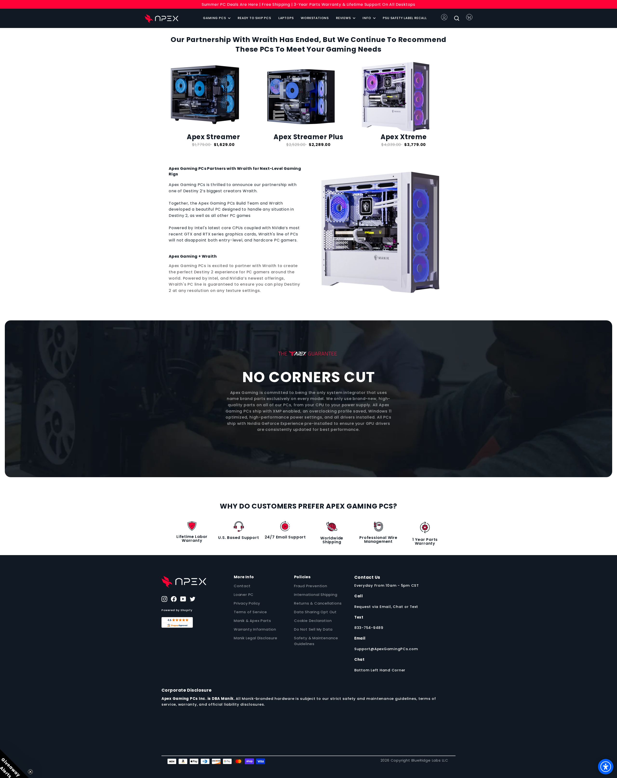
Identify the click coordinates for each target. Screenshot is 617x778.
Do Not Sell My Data (313, 629)
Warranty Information (255, 629)
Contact (242, 585)
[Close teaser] (30, 771)
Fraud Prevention (310, 585)
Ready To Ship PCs (254, 18)
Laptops (286, 18)
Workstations (315, 18)
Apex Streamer (213, 137)
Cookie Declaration (313, 620)
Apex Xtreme (404, 137)
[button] (14, 763)
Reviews (344, 18)
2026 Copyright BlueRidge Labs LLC (414, 760)
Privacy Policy (247, 603)
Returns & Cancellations (318, 603)
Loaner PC (244, 594)
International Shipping (315, 594)
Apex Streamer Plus (308, 137)
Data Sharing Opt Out (315, 611)
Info (367, 18)
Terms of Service (250, 611)
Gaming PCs (215, 18)
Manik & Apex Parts (252, 620)
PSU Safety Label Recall (405, 18)
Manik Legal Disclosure (255, 637)
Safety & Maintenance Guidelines (316, 640)
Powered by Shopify (176, 610)
